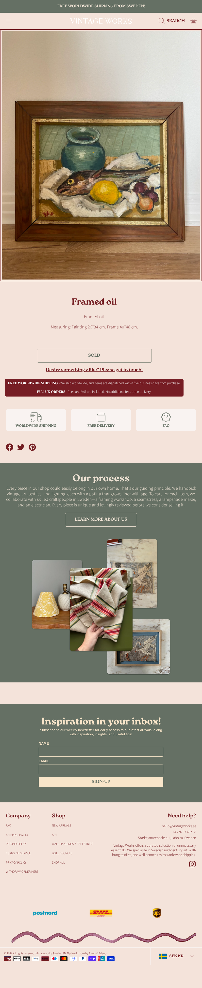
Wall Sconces (62, 853)
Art (54, 835)
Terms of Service (18, 853)
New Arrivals (61, 825)
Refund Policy (16, 844)
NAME (44, 743)
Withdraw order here (22, 872)
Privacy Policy (16, 862)
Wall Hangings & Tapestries (72, 844)
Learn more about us (101, 519)
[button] (8, 21)
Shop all (58, 862)
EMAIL (44, 761)
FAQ (8, 825)
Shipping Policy (17, 835)
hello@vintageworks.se (179, 826)
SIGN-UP (101, 782)
